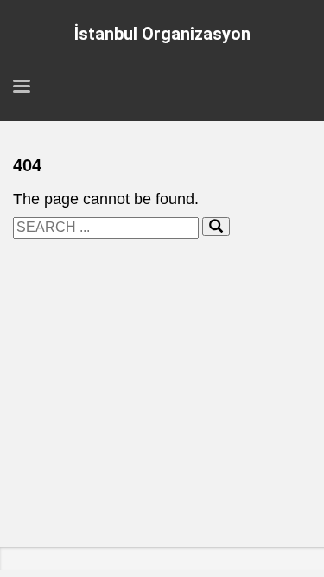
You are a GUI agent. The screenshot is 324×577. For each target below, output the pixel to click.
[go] (216, 226)
